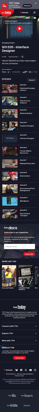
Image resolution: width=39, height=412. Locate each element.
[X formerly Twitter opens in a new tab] (26, 370)
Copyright (8, 381)
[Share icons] (22, 57)
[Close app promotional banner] (35, 3)
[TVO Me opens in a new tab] (27, 406)
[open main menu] (34, 12)
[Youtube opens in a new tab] (30, 370)
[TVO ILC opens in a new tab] (12, 396)
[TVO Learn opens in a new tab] (27, 396)
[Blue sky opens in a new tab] (16, 370)
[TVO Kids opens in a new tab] (12, 406)
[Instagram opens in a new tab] (35, 370)
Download (27, 6)
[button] (12, 56)
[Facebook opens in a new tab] (21, 370)
